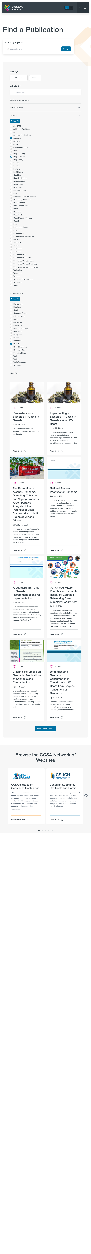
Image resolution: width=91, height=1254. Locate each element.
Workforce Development (23, 279)
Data (15, 151)
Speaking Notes (19, 353)
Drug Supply (18, 160)
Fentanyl (16, 169)
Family (16, 166)
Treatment (17, 273)
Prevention (17, 230)
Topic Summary (19, 362)
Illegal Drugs (18, 184)
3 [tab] (45, 830)
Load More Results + (45, 729)
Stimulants (17, 249)
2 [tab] (42, 830)
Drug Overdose (19, 157)
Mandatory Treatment (22, 200)
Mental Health (19, 203)
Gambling (17, 175)
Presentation (18, 341)
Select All (15, 121)
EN (67, 8)
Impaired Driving (19, 190)
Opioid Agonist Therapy (22, 218)
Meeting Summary (20, 328)
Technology (18, 270)
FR (71, 8)
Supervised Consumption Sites (25, 267)
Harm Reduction (20, 178)
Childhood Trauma (20, 147)
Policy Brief (18, 335)
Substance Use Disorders (23, 261)
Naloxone (17, 212)
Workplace (17, 282)
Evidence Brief (19, 316)
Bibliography (18, 304)
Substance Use (19, 255)
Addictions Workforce (21, 129)
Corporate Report (20, 313)
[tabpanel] (26, 796)
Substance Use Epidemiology (25, 264)
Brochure (17, 307)
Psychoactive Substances (23, 236)
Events (16, 163)
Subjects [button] (13, 115)
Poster (16, 338)
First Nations (18, 172)
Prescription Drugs (20, 227)
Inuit (15, 193)
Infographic (17, 325)
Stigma (16, 245)
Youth (15, 285)
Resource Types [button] (16, 107)
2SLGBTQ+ (18, 126)
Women (16, 276)
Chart (15, 310)
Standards (17, 242)
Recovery (17, 239)
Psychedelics (18, 233)
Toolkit (16, 359)
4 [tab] (49, 830)
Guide (15, 319)
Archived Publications (22, 135)
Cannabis (17, 138)
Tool (15, 356)
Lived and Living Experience (24, 196)
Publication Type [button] (17, 293)
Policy (15, 224)
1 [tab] (39, 830)
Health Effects (19, 181)
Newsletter (17, 331)
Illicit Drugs (17, 187)
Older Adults (18, 215)
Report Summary (20, 347)
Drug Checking (19, 154)
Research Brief (19, 350)
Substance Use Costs (22, 258)
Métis (15, 209)
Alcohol (16, 132)
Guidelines (17, 322)
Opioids (16, 221)
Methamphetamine (21, 206)
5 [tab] (52, 830)
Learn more (16, 820)
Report (16, 344)
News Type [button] (14, 373)
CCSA (15, 144)
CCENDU (17, 141)
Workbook (17, 365)
